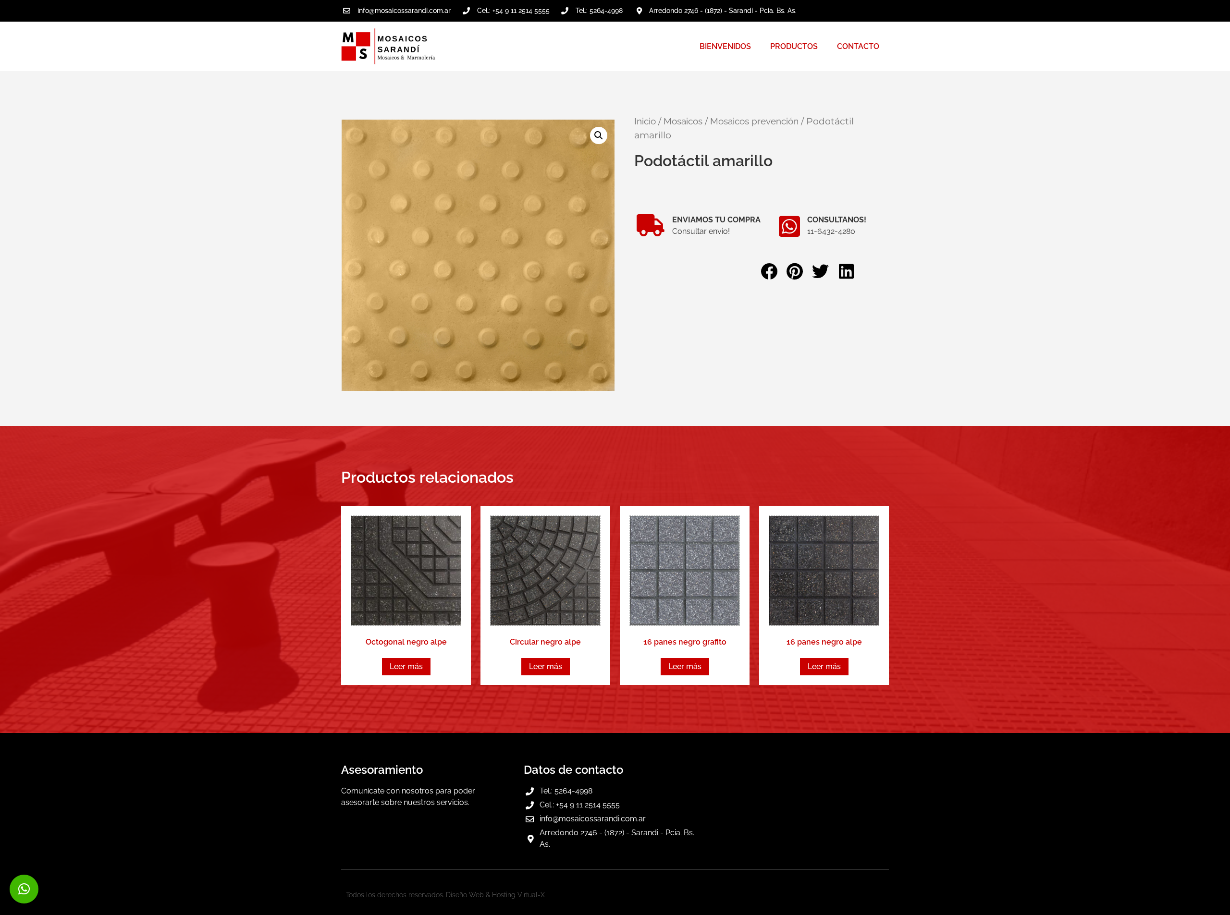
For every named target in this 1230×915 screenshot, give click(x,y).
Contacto (858, 46)
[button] (598, 135)
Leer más (406, 666)
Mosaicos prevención (754, 121)
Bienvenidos (725, 46)
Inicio (645, 121)
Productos (794, 46)
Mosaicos (683, 121)
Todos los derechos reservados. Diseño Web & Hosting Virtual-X (445, 895)
